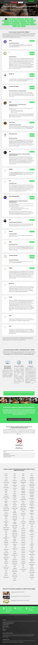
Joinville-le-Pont (14, 516)
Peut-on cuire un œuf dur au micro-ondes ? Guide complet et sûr (20, 596)
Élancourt (6, 575)
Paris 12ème (23, 532)
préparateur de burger (22, 20)
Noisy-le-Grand (23, 513)
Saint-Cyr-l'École (31, 489)
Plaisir (23, 565)
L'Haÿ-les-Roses (14, 561)
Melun (23, 475)
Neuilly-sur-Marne (23, 506)
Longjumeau (15, 568)
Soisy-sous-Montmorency (32, 530)
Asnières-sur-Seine (6, 482)
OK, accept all (31, 1)
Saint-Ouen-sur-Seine (31, 514)
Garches (14, 493)
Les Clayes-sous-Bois (14, 549)
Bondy (6, 499)
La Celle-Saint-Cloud (15, 520)
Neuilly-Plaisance (23, 504)
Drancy (6, 570)
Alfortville (6, 475)
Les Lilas (14, 551)
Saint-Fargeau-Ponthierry (32, 496)
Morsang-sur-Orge (23, 499)
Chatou (6, 532)
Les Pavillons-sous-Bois (15, 556)
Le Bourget (14, 528)
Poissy (23, 567)
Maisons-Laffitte (14, 571)
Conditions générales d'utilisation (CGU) (8, 623)
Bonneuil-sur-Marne (6, 502)
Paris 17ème (23, 540)
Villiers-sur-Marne (32, 572)
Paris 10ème (23, 528)
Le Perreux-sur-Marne (14, 537)
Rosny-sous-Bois (31, 484)
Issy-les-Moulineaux (14, 512)
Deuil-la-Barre (6, 568)
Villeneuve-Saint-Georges (31, 565)
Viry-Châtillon (32, 575)
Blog (3, 628)
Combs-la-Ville (6, 552)
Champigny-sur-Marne (6, 522)
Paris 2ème (23, 549)
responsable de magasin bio (15, 24)
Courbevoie (6, 563)
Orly (23, 516)
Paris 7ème (23, 557)
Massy (15, 578)
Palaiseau (23, 523)
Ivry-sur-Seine (15, 514)
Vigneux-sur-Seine (32, 554)
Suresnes (31, 536)
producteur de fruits (8, 22)
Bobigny (6, 494)
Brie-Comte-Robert (6, 510)
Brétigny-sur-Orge (6, 508)
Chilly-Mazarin (6, 542)
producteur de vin (30, 22)
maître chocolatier (6, 20)
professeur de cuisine (6, 24)
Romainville (32, 482)
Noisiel (23, 511)
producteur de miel (24, 22)
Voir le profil (32, 40)
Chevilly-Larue (6, 540)
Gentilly (15, 499)
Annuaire (4, 622)
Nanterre (23, 501)
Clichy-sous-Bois (6, 549)
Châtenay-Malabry (6, 529)
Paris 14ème (23, 535)
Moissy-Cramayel (23, 480)
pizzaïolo (16, 20)
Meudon (23, 477)
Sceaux (32, 524)
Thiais (32, 539)
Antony (6, 477)
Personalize (20, 2)
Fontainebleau (15, 480)
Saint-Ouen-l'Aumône (32, 511)
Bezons (6, 492)
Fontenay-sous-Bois (14, 486)
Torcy (32, 541)
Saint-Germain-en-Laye (32, 499)
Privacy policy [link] (25, 2)
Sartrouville (32, 519)
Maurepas (14, 580)
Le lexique (4, 630)
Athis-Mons (6, 484)
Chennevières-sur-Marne (6, 538)
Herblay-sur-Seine (14, 508)
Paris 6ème (23, 556)
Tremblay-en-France (32, 545)
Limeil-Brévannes (14, 563)
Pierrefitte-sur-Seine (23, 564)
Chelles (6, 536)
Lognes (15, 566)
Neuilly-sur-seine (23, 508)
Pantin (23, 525)
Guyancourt (14, 506)
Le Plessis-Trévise (14, 542)
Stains (32, 532)
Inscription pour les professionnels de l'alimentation (19, 419)
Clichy (6, 547)
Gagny (15, 491)
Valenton (32, 547)
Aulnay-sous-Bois (6, 487)
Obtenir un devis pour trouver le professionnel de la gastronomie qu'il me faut (19, 393)
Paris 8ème (23, 559)
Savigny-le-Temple (32, 521)
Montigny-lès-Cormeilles (23, 492)
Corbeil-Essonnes (6, 557)
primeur (28, 20)
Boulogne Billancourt (6, 505)
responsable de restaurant (25, 24)
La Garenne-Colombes (14, 523)
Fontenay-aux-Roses (15, 483)
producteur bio (33, 20)
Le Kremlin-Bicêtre (14, 533)
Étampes (14, 477)
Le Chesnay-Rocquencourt (15, 531)
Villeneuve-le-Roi (31, 562)
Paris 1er (23, 545)
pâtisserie (11, 20)
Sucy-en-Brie (32, 534)
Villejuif (32, 556)
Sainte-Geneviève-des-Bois (32, 493)
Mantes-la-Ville (14, 576)
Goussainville (15, 504)
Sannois (32, 516)
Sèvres (32, 528)
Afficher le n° (32, 54)
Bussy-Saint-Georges (6, 516)
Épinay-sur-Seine (6, 577)
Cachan (6, 518)
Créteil (6, 565)
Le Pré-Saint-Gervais (15, 545)
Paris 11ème (23, 530)
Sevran (32, 526)
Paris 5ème (23, 554)
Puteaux (32, 475)
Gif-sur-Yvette (15, 501)
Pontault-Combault (23, 569)
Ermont (15, 475)
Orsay (23, 518)
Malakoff (14, 573)
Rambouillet (32, 477)
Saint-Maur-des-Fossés (31, 505)
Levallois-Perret (14, 559)
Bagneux (6, 489)
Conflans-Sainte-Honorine (6, 555)
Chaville (6, 534)
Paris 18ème (23, 542)
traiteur (19, 26)
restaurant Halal (32, 24)
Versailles (31, 552)
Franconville (14, 488)
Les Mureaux (15, 553)
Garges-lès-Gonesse (14, 496)
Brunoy (6, 512)
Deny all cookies (14, 2)
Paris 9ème (23, 561)
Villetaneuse (32, 568)
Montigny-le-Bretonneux (23, 489)
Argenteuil (6, 480)
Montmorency (23, 494)
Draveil (6, 572)
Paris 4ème (23, 552)
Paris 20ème (23, 547)
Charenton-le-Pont (6, 527)
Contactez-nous (5, 629)
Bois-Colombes (6, 496)
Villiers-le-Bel (32, 570)
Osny (23, 520)
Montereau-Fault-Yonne (23, 483)
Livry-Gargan (15, 564)
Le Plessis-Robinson (14, 540)
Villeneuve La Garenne (32, 560)
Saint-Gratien (32, 501)
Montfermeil (23, 485)
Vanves (32, 549)
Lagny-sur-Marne (14, 525)
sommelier (14, 26)
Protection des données (6, 624)
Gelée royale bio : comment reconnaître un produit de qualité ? (20, 600)
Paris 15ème (23, 537)
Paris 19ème (23, 544)
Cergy (6, 520)
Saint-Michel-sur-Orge (31, 508)
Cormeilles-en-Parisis (6, 560)
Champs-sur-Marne (6, 525)
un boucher (23, 26)
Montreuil (23, 496)
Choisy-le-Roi (6, 544)
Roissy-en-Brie (32, 480)
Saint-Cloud (32, 487)
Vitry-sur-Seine (32, 577)
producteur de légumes (15, 22)
